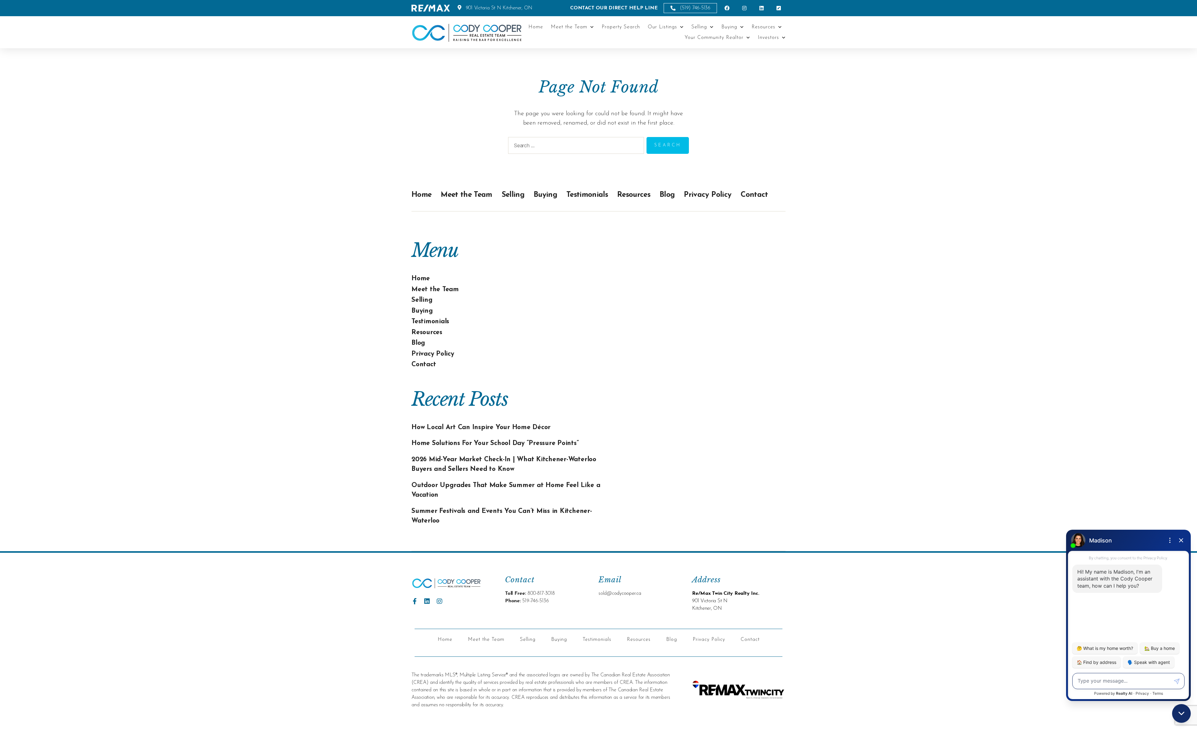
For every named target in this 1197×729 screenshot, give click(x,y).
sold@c (606, 593)
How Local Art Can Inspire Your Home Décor (480, 427)
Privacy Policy (707, 195)
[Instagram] (439, 601)
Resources (763, 27)
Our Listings (662, 27)
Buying (729, 27)
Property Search (621, 27)
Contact (754, 195)
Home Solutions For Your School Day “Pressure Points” (495, 443)
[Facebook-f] (414, 601)
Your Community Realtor (714, 37)
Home (535, 27)
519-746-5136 (535, 601)
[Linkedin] (427, 601)
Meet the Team (569, 27)
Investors (768, 37)
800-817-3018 (541, 593)
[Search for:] (575, 146)
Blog (667, 195)
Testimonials (587, 195)
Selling (699, 27)
